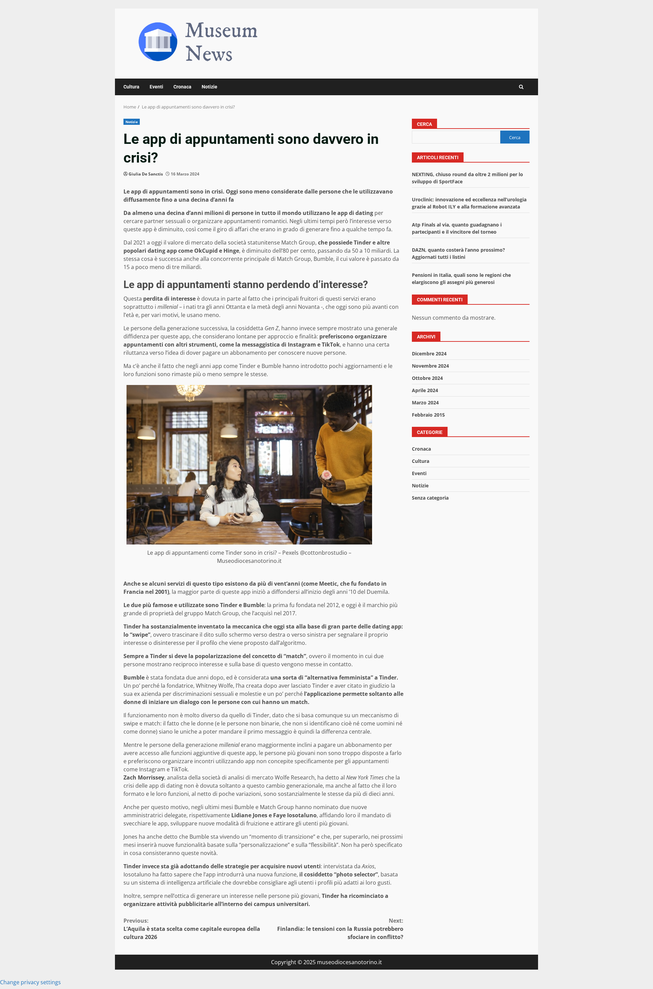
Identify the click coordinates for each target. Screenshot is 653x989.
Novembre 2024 (430, 366)
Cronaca (182, 86)
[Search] (521, 87)
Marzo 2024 (425, 402)
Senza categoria (430, 498)
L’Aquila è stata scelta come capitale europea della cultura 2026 (191, 929)
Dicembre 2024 (429, 353)
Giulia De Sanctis (146, 174)
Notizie (209, 86)
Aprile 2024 (425, 390)
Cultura (131, 86)
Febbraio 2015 (428, 415)
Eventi (156, 86)
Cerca (424, 124)
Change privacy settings (30, 982)
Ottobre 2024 (427, 378)
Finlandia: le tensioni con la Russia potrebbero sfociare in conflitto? (340, 929)
